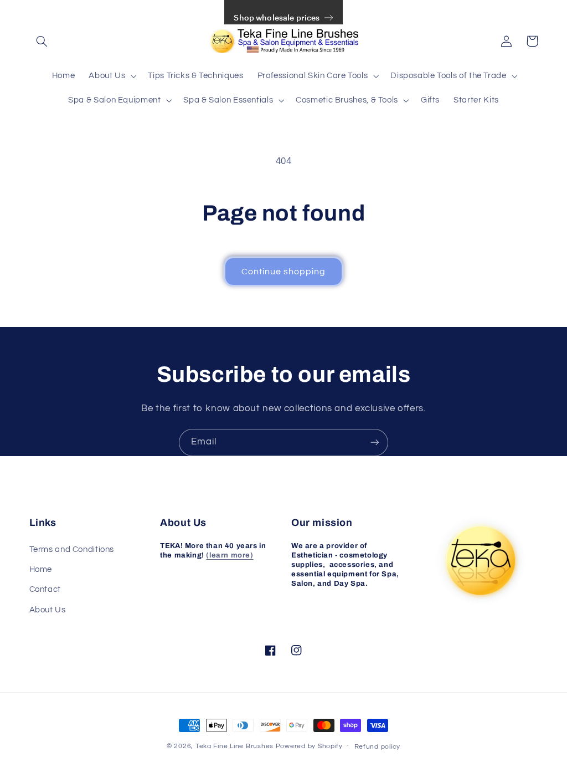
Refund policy (377, 747)
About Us (47, 610)
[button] (42, 41)
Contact (45, 589)
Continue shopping (283, 271)
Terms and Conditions (72, 549)
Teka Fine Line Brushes (234, 746)
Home (41, 569)
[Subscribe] (375, 442)
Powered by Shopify (309, 746)
